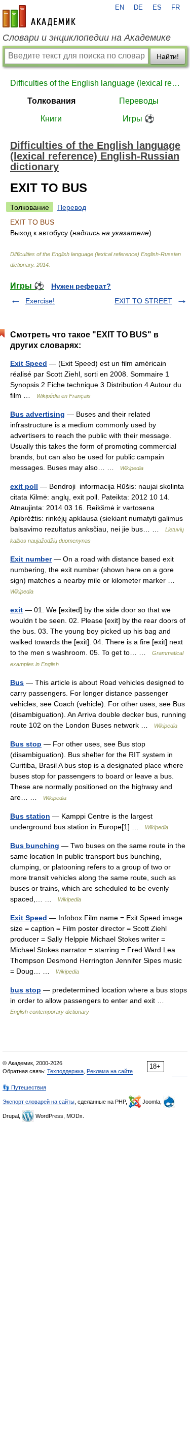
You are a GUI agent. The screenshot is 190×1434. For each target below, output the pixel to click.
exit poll (24, 486)
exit (16, 610)
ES (157, 7)
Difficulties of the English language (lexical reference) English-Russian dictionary (95, 83)
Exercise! (40, 301)
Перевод (71, 207)
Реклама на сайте (110, 1071)
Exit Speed (28, 363)
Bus (17, 682)
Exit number (31, 559)
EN (119, 7)
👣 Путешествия (24, 1087)
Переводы (139, 101)
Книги (51, 118)
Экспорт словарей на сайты (38, 1102)
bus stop (25, 990)
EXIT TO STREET (143, 301)
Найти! (168, 56)
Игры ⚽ (139, 118)
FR (175, 7)
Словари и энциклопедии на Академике (87, 38)
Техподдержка (65, 1071)
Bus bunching (34, 845)
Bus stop (26, 744)
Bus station (30, 816)
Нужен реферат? (81, 286)
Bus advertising (37, 414)
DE (138, 7)
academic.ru (39, 16)
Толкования (51, 101)
